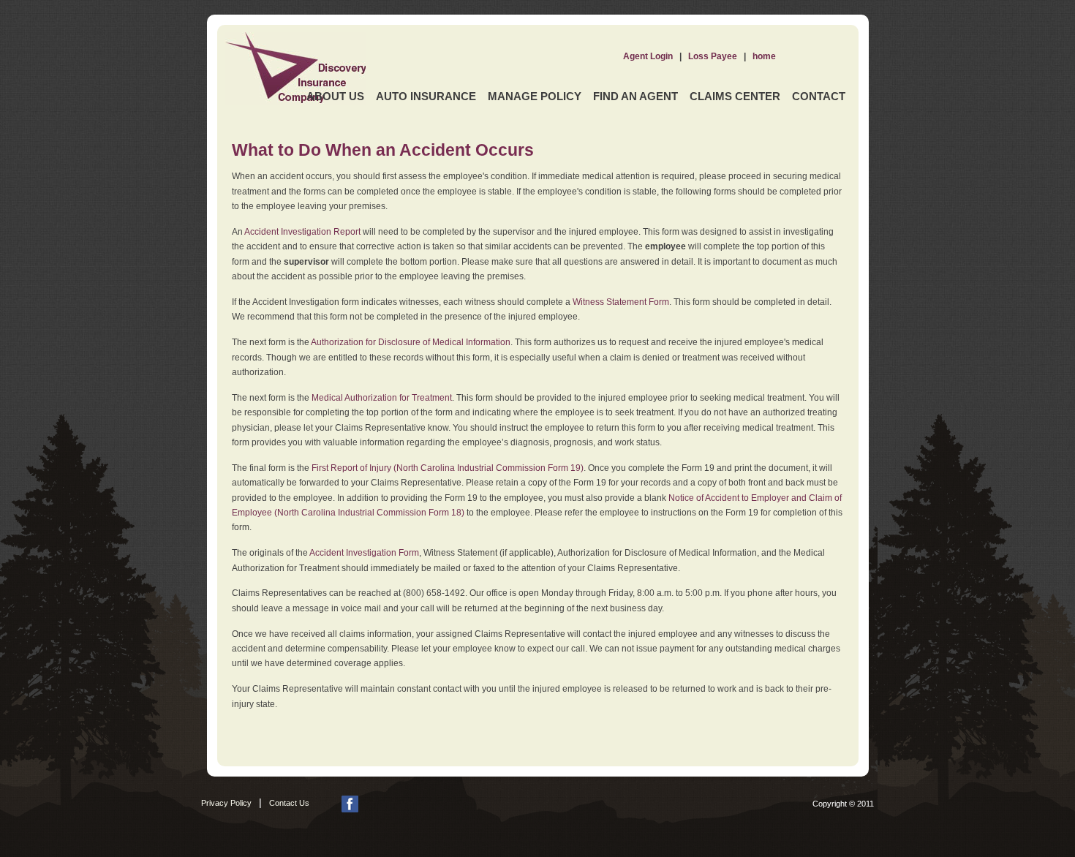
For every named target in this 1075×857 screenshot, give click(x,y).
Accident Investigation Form (364, 553)
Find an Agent (635, 96)
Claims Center (735, 96)
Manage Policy (534, 96)
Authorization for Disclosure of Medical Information (410, 342)
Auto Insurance (426, 96)
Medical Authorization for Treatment (382, 398)
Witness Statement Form (621, 302)
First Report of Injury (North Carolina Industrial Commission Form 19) (448, 468)
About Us (335, 96)
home (764, 56)
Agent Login (648, 56)
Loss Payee (712, 56)
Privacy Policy (226, 803)
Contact (818, 96)
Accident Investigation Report (302, 232)
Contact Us (289, 803)
